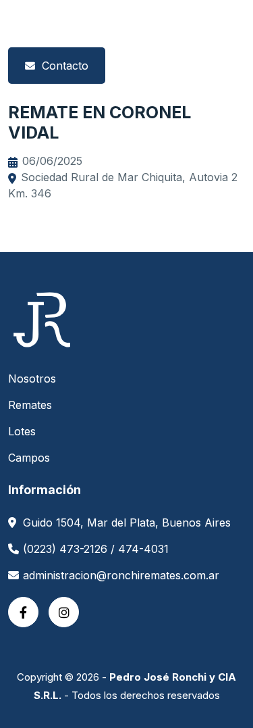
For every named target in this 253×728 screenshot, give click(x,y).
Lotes (22, 431)
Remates (30, 405)
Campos (29, 457)
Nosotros (32, 378)
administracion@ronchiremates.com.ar (121, 575)
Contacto (65, 65)
